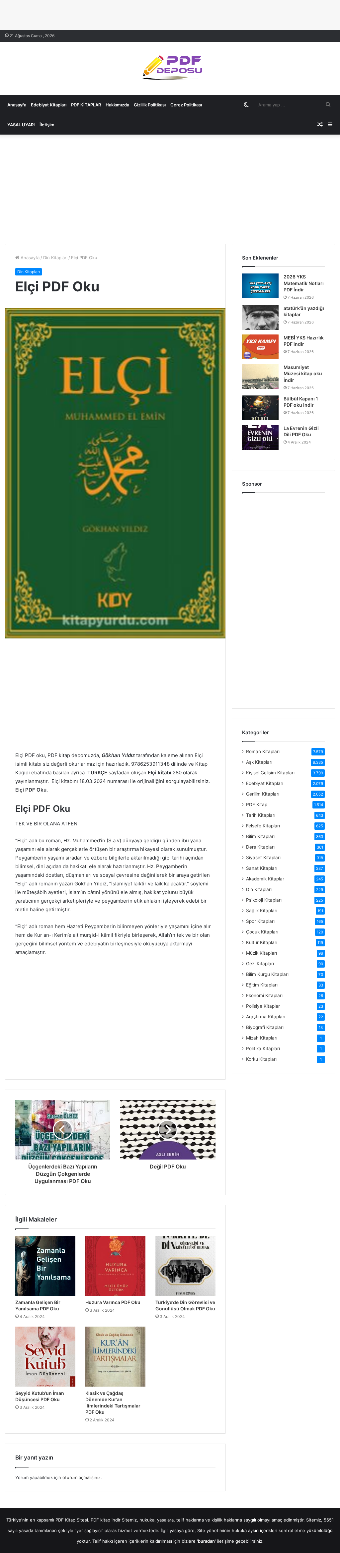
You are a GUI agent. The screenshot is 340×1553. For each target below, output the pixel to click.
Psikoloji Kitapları (264, 900)
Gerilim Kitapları (262, 794)
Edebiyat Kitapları (48, 104)
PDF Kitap (256, 804)
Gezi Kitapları (260, 963)
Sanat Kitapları (261, 868)
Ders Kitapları (260, 847)
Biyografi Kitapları (265, 1027)
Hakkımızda (117, 104)
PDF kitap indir (106, 1520)
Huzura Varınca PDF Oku (112, 1302)
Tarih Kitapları (260, 815)
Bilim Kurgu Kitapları (267, 974)
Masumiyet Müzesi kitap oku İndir (303, 373)
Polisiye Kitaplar (263, 1006)
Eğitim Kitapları (262, 984)
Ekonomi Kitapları (264, 995)
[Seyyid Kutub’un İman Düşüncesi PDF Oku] (45, 1357)
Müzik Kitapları (261, 953)
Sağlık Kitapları (261, 910)
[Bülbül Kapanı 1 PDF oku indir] (260, 407)
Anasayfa (16, 104)
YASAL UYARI (21, 124)
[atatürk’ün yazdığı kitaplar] (260, 317)
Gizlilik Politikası (150, 104)
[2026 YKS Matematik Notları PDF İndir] (260, 285)
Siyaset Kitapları (263, 857)
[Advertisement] (170, 187)
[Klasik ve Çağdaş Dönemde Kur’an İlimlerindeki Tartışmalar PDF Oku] (115, 1357)
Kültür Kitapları (261, 942)
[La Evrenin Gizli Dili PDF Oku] (260, 437)
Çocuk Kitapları (262, 931)
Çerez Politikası (186, 104)
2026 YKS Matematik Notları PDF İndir (304, 283)
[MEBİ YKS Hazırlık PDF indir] (260, 346)
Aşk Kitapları (259, 762)
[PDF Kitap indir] (170, 68)
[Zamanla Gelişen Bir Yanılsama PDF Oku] (45, 1266)
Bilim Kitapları (260, 836)
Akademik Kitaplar (265, 878)
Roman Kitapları (263, 751)
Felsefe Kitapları (263, 825)
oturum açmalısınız (81, 1477)
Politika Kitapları (263, 1048)
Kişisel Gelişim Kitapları (270, 772)
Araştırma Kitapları (265, 1016)
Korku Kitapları (261, 1059)
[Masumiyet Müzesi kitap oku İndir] (260, 376)
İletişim (47, 124)
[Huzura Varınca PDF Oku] (115, 1266)
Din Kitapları (55, 257)
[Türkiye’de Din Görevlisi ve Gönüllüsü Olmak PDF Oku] (185, 1266)
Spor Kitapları (260, 921)
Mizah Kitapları (261, 1038)
